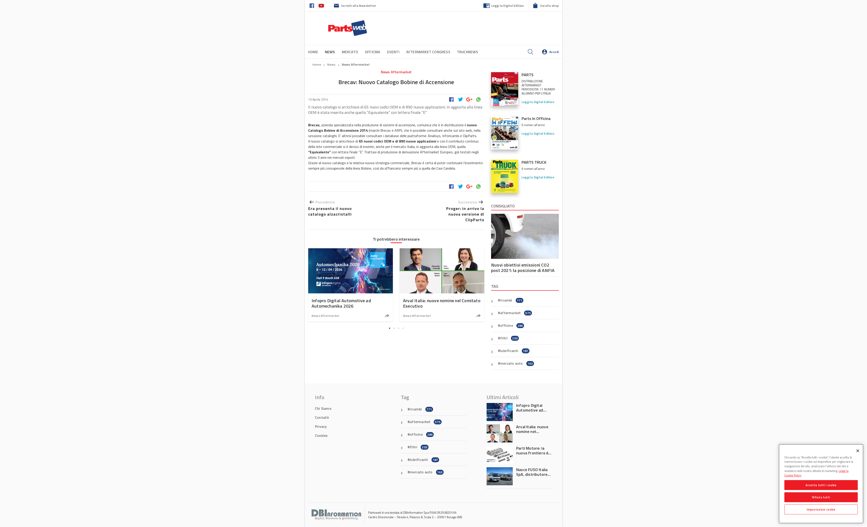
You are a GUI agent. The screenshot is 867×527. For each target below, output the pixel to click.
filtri (509, 338)
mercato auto (516, 363)
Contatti (322, 417)
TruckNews (467, 52)
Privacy (321, 426)
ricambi (511, 300)
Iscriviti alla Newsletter (358, 5)
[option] (350, 285)
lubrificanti (514, 350)
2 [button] (394, 328)
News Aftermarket (356, 64)
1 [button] (389, 328)
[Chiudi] (858, 451)
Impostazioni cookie (821, 509)
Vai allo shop (549, 5)
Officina (372, 52)
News (331, 64)
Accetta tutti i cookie (821, 485)
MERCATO (350, 52)
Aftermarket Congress (428, 52)
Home (313, 52)
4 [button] (403, 328)
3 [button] (398, 328)
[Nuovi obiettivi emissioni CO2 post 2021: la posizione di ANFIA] (525, 236)
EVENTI (393, 52)
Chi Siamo (323, 408)
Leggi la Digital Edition (507, 5)
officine (511, 325)
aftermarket (515, 312)
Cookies (321, 435)
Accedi (554, 51)
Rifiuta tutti (821, 497)
